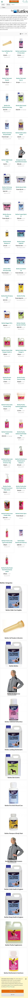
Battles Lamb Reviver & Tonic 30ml (21, 52)
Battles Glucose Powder (7, 215)
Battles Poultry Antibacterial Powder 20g (21, 433)
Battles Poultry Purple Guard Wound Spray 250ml (7, 569)
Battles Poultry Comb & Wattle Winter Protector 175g (7, 461)
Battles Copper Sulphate (21, 242)
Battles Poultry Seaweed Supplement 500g (21, 406)
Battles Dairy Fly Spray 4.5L (7, 297)
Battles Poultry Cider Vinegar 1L (21, 351)
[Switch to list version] (24, 34)
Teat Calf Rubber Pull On (7, 52)
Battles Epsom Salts (21, 187)
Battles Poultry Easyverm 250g (21, 378)
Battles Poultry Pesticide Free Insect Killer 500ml (7, 488)
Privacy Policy (9, 987)
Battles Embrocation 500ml (21, 133)
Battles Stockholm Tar (21, 269)
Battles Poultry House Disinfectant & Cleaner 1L (21, 461)
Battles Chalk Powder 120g (7, 161)
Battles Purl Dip (21, 296)
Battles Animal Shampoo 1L (7, 242)
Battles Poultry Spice (21, 513)
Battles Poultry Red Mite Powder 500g (21, 487)
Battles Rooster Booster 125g (7, 378)
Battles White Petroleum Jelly (7, 269)
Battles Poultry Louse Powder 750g (7, 514)
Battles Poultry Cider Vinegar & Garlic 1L (7, 351)
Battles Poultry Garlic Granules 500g (7, 405)
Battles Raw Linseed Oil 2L (21, 106)
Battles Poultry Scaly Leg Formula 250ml (7, 541)
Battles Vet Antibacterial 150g (7, 106)
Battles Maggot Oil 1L (7, 323)
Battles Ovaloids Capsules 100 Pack (21, 324)
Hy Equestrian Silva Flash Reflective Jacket (21, 161)
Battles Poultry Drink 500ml (7, 433)
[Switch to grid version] (20, 34)
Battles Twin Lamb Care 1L (21, 79)
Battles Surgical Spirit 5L (21, 215)
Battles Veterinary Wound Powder (7, 133)
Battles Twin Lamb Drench (7, 79)
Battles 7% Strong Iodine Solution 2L (7, 188)
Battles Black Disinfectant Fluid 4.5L (21, 541)
